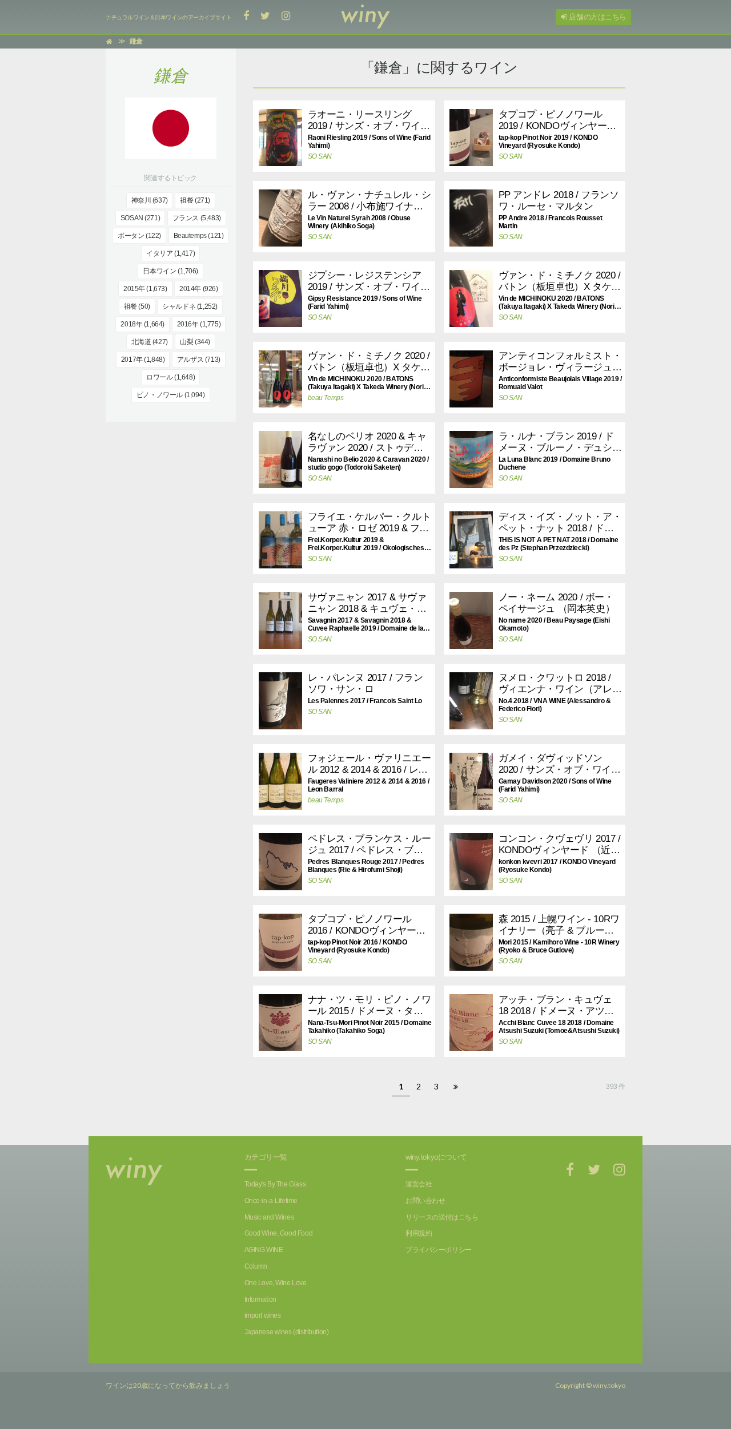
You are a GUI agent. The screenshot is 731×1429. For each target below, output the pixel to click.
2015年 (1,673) (145, 289)
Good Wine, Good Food (278, 1233)
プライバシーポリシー (438, 1250)
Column (255, 1266)
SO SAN (320, 156)
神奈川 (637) (149, 200)
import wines (262, 1315)
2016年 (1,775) (199, 324)
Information (260, 1299)
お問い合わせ (425, 1201)
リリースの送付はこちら (441, 1217)
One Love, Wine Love (275, 1283)
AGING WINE (263, 1250)
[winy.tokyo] (365, 17)
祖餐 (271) (195, 200)
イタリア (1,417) (170, 253)
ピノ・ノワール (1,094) (170, 395)
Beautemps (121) (199, 236)
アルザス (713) (198, 360)
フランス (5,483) (196, 218)
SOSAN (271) (140, 218)
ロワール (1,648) (170, 377)
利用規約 (418, 1233)
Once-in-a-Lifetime (271, 1201)
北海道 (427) (149, 342)
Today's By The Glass (275, 1184)
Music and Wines (269, 1217)
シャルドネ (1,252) (190, 306)
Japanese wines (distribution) (286, 1332)
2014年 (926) (198, 289)
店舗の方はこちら (596, 17)
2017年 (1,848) (143, 360)
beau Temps (326, 398)
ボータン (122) (139, 236)
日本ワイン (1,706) (170, 271)
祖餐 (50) (137, 306)
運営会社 (418, 1184)
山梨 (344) (195, 342)
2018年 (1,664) (142, 324)
